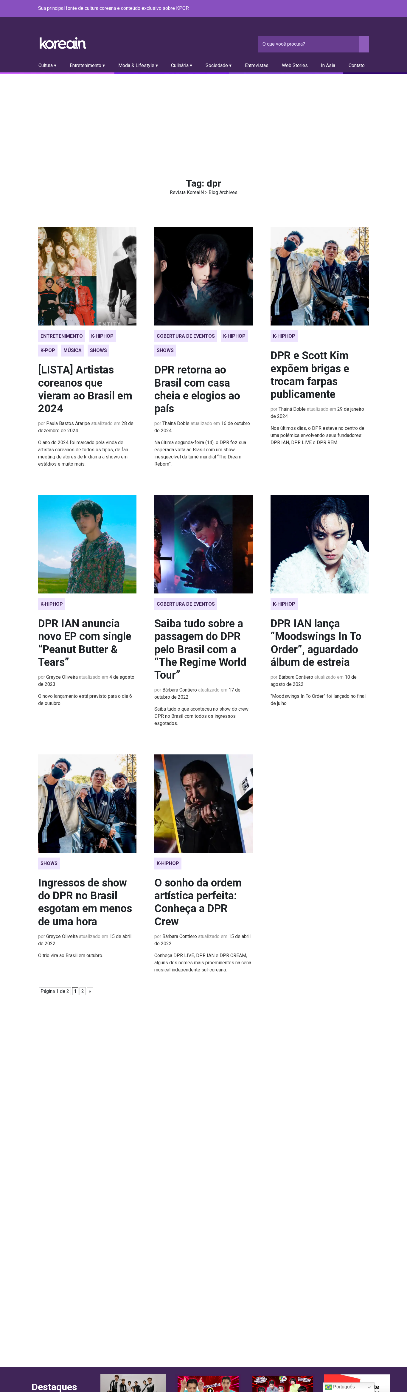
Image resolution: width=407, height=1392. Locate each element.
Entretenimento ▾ (87, 65)
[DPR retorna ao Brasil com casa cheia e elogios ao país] (203, 276)
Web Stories (295, 65)
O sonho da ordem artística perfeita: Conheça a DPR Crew (198, 902)
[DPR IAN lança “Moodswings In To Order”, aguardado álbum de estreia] (320, 544)
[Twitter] (336, 8)
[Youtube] (343, 8)
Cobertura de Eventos (186, 336)
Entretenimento (62, 336)
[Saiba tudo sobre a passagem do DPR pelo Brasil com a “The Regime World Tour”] (203, 544)
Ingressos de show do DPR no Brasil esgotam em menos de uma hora (85, 902)
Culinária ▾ (181, 65)
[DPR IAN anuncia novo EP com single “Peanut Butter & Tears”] (87, 544)
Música (72, 350)
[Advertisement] (203, 118)
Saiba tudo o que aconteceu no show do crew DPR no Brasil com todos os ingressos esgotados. (201, 716)
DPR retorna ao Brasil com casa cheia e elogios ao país (197, 389)
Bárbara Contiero (179, 690)
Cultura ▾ (47, 65)
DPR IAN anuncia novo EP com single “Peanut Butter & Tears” (84, 643)
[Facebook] (322, 8)
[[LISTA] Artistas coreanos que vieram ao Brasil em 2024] (87, 276)
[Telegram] (365, 8)
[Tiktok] (358, 8)
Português (343, 1386)
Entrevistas (256, 65)
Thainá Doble (175, 423)
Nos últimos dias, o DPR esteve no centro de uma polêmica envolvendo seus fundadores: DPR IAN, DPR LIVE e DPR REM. (317, 435)
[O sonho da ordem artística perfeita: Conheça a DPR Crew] (203, 803)
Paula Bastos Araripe (68, 423)
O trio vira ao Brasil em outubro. (70, 955)
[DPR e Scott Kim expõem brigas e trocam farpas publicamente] (320, 276)
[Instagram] (329, 8)
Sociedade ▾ (219, 65)
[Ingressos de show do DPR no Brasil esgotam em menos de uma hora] (87, 803)
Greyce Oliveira (62, 677)
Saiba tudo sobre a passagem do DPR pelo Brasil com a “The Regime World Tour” (200, 649)
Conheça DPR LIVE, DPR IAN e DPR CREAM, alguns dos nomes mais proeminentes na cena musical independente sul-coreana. (202, 963)
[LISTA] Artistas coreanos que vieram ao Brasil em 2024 (85, 389)
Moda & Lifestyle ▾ (138, 65)
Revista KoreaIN (63, 43)
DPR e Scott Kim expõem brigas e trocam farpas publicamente (310, 375)
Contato (357, 65)
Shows (98, 350)
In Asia (328, 65)
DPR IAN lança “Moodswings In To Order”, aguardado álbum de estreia (316, 643)
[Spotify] (351, 8)
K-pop (48, 350)
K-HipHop (102, 336)
